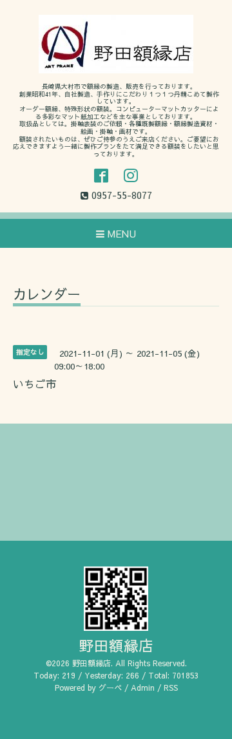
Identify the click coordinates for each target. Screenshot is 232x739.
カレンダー (47, 295)
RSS (171, 687)
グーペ (110, 687)
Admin (143, 687)
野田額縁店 (116, 645)
